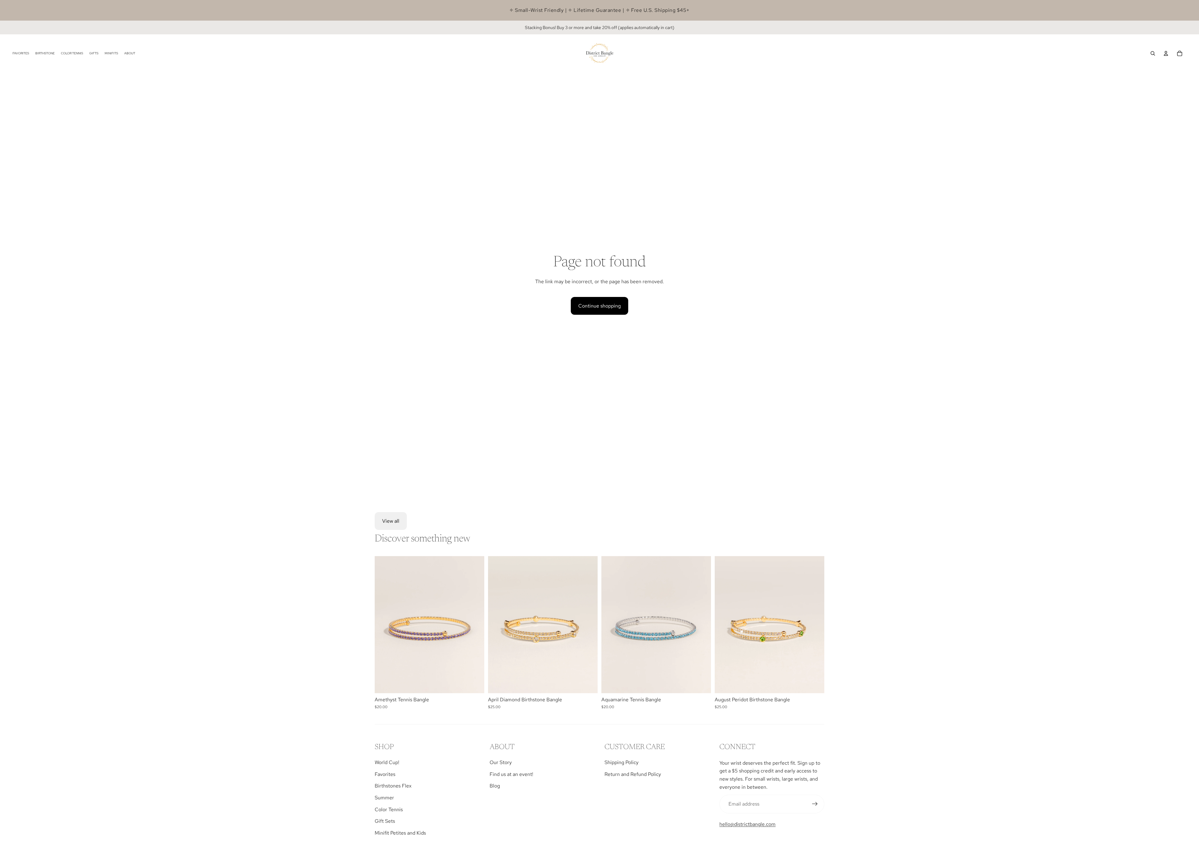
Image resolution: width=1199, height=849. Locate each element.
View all (390, 521)
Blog (495, 785)
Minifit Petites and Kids (400, 833)
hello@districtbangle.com (747, 824)
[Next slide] (475, 624)
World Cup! (387, 762)
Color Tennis (389, 809)
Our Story (501, 762)
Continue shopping (599, 306)
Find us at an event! (511, 774)
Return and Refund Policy (632, 774)
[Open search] (1153, 53)
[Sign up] (815, 804)
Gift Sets (385, 821)
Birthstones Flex (393, 785)
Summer (384, 797)
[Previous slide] (384, 624)
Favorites (385, 774)
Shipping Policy (621, 762)
